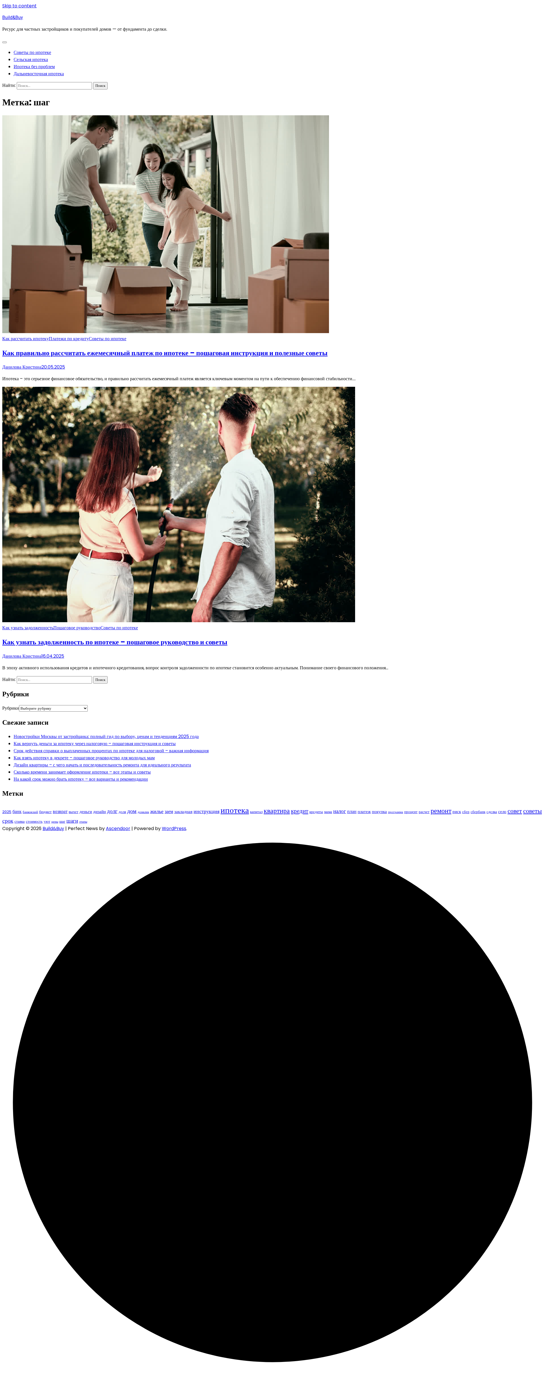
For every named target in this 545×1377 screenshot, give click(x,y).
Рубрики (10, 708)
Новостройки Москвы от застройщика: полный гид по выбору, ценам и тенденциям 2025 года (106, 736)
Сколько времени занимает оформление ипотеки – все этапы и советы (82, 772)
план (352, 811)
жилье (157, 811)
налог (339, 811)
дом (132, 811)
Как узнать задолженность (27, 627)
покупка (379, 811)
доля (122, 811)
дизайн (99, 811)
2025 (6, 811)
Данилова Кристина (21, 367)
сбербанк (478, 811)
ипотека (235, 810)
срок (7, 821)
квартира (277, 810)
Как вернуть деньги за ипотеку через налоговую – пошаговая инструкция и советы (95, 743)
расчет (424, 811)
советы (532, 810)
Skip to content (19, 6)
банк (17, 811)
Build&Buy (12, 17)
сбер (465, 811)
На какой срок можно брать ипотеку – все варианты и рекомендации (81, 779)
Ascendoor (118, 828)
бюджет (45, 811)
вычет (73, 811)
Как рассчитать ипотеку (25, 338)
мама (328, 811)
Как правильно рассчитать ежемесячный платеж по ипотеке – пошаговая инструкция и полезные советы (165, 353)
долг (112, 811)
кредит (299, 811)
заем (169, 811)
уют (47, 821)
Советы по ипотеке (32, 52)
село (502, 811)
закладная (183, 811)
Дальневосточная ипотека (39, 73)
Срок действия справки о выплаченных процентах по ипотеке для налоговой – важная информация (111, 750)
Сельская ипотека (31, 59)
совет (515, 810)
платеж (364, 811)
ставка (19, 821)
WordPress (174, 828)
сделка (492, 811)
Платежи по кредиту (69, 338)
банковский (30, 812)
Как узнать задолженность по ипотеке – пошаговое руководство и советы (114, 642)
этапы (83, 822)
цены (54, 822)
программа (395, 812)
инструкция (206, 811)
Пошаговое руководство (76, 627)
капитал (256, 811)
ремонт (441, 811)
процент (411, 811)
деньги (85, 811)
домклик (143, 812)
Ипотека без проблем (34, 66)
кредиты (316, 811)
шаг (62, 821)
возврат (60, 811)
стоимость (34, 821)
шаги (72, 820)
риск (456, 811)
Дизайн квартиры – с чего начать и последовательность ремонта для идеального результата (102, 765)
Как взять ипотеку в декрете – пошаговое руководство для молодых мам (84, 758)
